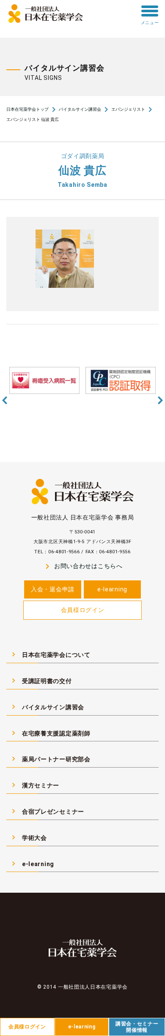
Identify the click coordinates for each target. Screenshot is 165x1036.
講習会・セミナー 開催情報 (137, 1027)
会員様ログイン (82, 610)
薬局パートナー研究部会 (50, 758)
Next (160, 400)
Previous (4, 400)
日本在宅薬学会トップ (27, 109)
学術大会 (28, 837)
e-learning (112, 589)
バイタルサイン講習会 (80, 109)
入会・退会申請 (52, 589)
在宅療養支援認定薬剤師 (50, 733)
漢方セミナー (34, 785)
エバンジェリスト (128, 109)
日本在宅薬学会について (50, 654)
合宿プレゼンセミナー (46, 811)
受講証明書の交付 (40, 680)
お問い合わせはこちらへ (82, 566)
